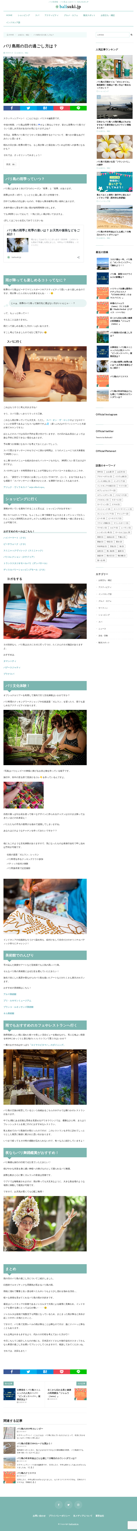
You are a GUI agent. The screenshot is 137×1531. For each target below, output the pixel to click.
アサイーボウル (104, 476)
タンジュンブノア (105, 514)
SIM (100, 472)
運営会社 (100, 1515)
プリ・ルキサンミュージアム (17, 1000)
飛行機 (121, 556)
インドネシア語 (13, 22)
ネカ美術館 (8, 1013)
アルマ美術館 (9, 994)
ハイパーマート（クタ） (15, 537)
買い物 (110, 551)
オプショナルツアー (106, 490)
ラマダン (102, 528)
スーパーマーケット (123, 509)
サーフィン (103, 504)
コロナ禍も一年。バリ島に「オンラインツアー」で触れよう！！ (121, 262)
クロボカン (103, 500)
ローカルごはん (122, 532)
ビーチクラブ (114, 518)
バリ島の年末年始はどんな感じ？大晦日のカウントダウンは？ (47, 1458)
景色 (113, 546)
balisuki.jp (74, 1524)
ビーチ (101, 518)
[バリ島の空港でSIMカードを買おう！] (9, 1448)
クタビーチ (121, 495)
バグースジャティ (12, 667)
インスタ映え (103, 481)
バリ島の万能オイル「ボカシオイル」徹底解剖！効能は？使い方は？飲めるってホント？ (114, 85)
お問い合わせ (39, 1515)
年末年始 (102, 546)
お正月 (121, 472)
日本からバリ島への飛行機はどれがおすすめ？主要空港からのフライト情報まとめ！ (114, 124)
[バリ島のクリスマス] (9, 1477)
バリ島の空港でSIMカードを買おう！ (35, 1443)
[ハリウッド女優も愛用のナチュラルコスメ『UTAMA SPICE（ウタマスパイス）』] (103, 293)
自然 (100, 551)
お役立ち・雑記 (108, 15)
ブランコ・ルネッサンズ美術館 (18, 1007)
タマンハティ (9, 661)
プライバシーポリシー (59, 1515)
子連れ (121, 537)
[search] (132, 34)
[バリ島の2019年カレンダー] (9, 1433)
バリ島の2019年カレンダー (30, 1428)
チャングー (122, 514)
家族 (100, 542)
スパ (37, 15)
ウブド (123, 486)
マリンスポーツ (121, 523)
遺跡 (121, 551)
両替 (100, 537)
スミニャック (103, 509)
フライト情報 (103, 523)
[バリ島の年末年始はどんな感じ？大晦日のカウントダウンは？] (9, 1463)
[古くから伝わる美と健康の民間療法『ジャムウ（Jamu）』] (81, 1394)
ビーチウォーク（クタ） (15, 544)
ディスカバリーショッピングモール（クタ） (24, 569)
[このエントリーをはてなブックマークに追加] (45, 108)
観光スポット (89, 15)
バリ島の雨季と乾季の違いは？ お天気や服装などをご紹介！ (121, 365)
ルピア (114, 528)
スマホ (116, 504)
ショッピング (24, 15)
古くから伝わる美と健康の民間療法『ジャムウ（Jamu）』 (59, 1392)
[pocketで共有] (61, 108)
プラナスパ (8, 673)
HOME (9, 15)
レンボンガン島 (104, 532)
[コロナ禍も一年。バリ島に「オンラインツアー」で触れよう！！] (103, 264)
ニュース (102, 628)
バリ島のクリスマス (26, 1473)
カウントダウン (104, 495)
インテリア (119, 481)
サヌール (116, 500)
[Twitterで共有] (28, 108)
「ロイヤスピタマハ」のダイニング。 (47, 1045)
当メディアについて (82, 1515)
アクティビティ (52, 15)
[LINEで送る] (78, 108)
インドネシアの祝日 (106, 486)
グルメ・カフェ (71, 15)
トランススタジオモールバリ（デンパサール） (25, 563)
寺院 (110, 542)
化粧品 (110, 537)
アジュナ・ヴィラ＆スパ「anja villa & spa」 (24, 487)
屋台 (119, 542)
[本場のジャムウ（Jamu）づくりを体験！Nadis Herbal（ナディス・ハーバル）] (103, 308)
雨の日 (110, 556)
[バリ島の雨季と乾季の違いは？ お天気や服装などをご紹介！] (103, 366)
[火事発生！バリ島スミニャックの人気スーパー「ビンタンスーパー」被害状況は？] (9, 1394)
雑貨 (100, 556)
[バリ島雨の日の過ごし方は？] (103, 337)
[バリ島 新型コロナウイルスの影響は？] (103, 278)
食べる (101, 560)
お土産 (110, 472)
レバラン (126, 528)
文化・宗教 (103, 635)
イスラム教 (121, 476)
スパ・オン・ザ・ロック (58, 420)
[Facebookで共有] (11, 108)
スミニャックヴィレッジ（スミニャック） (23, 550)
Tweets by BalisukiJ (104, 437)
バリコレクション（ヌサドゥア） (19, 556)
